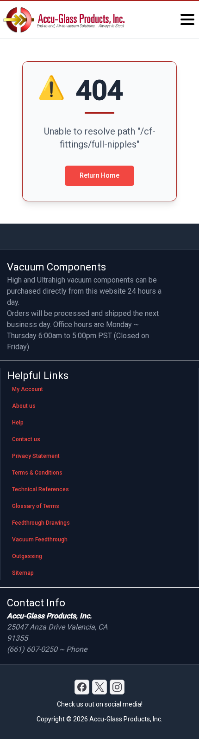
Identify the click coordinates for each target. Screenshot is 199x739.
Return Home (99, 175)
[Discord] (82, 687)
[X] (99, 687)
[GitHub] (117, 687)
